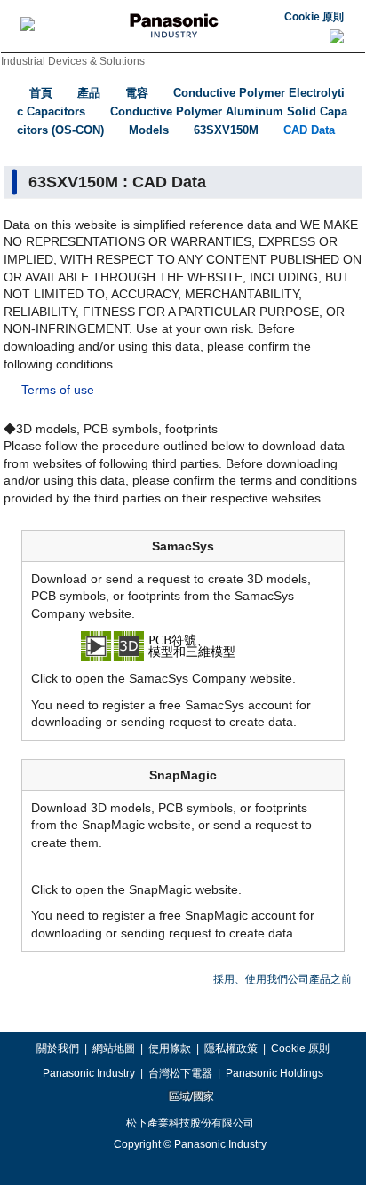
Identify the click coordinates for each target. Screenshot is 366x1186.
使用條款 (169, 1048)
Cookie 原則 (314, 17)
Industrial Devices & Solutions (73, 61)
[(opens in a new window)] (183, 645)
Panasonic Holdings (274, 1073)
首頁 (40, 92)
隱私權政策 (231, 1048)
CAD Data (309, 130)
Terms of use (57, 390)
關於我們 (57, 1048)
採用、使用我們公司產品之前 (282, 979)
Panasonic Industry (89, 1073)
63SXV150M (226, 130)
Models (149, 130)
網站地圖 (113, 1048)
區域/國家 (190, 1096)
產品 (88, 92)
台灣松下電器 (180, 1073)
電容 (136, 92)
